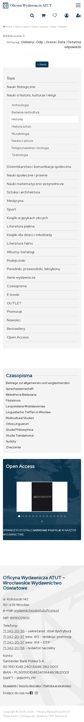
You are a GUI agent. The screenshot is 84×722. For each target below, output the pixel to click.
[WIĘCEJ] (42, 497)
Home (9, 26)
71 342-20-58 (14, 648)
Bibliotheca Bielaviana (21, 395)
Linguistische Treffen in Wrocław (28, 412)
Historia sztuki (21, 126)
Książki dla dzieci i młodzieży (29, 234)
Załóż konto (78, 15)
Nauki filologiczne (21, 87)
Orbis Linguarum (17, 424)
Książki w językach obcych (27, 218)
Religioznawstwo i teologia (30, 148)
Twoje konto (10, 716)
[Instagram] (36, 693)
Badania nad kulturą (25, 112)
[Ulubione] (55, 15)
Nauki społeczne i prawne (27, 175)
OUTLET (14, 303)
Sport (11, 209)
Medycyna (15, 200)
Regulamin (10, 686)
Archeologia (20, 105)
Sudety (11, 441)
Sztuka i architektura (23, 192)
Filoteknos (13, 400)
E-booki (13, 294)
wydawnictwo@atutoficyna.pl (36, 610)
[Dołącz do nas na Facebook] (31, 693)
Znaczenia (13, 447)
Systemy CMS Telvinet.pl (52, 716)
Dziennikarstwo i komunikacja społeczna (39, 166)
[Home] (42, 5)
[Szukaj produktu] (32, 15)
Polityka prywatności (57, 686)
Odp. (40, 42)
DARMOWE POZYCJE (47, 530)
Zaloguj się (66, 15)
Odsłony (27, 42)
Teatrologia (20, 155)
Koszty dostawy (30, 686)
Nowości (14, 320)
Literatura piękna (21, 226)
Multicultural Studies (20, 418)
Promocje (14, 311)
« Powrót (42, 64)
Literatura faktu (20, 243)
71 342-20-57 (13, 636)
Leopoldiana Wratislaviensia (25, 406)
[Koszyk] (43, 15)
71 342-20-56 (14, 631)
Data (61, 42)
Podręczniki (16, 260)
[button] (19, 516)
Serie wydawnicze (21, 277)
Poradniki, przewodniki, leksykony (33, 269)
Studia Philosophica (19, 430)
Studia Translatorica (20, 435)
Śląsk (11, 78)
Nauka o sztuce (22, 141)
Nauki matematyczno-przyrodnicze (35, 183)
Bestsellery (16, 328)
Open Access (18, 337)
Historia (63, 26)
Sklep (18, 26)
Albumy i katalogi (20, 252)
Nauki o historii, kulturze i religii (39, 26)
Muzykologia (20, 134)
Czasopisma (17, 286)
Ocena (51, 42)
